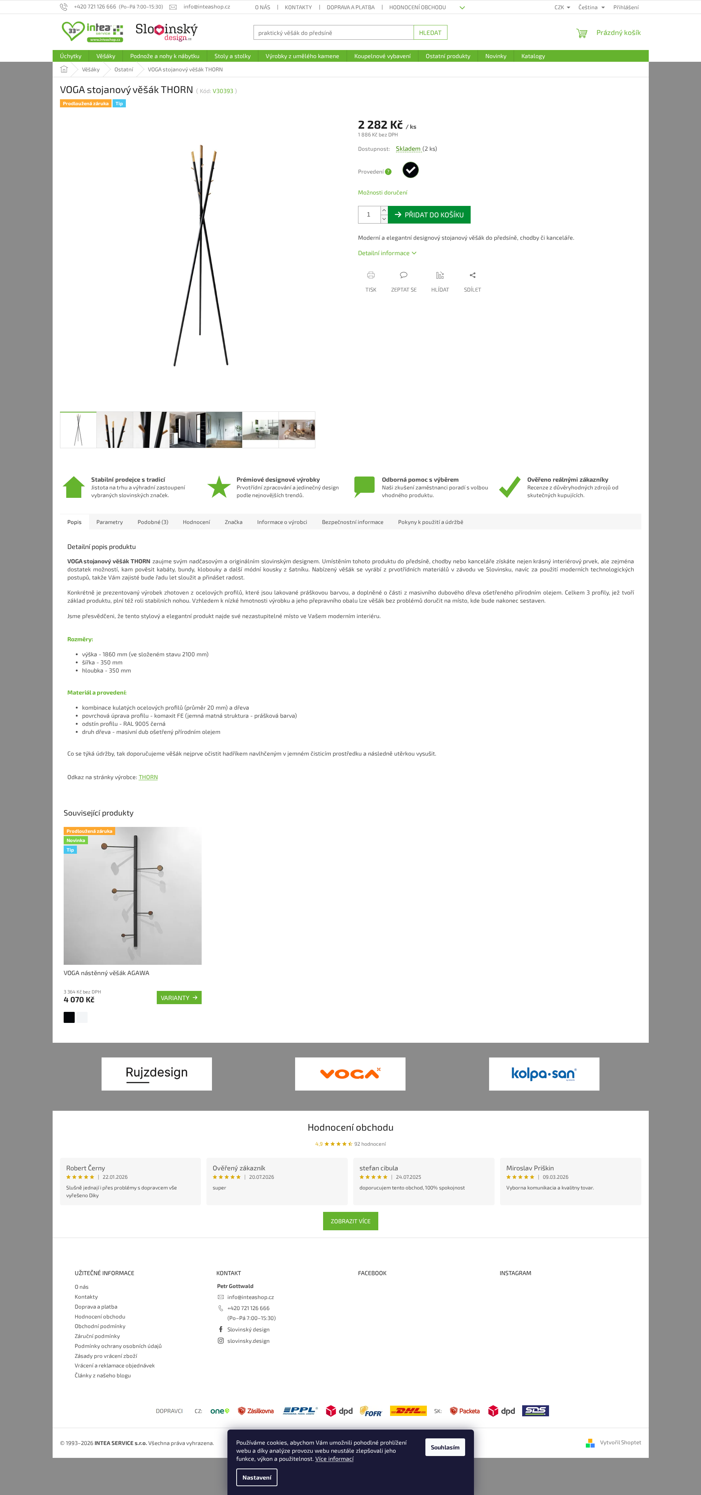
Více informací (334, 1458)
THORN (148, 776)
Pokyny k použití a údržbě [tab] (430, 521)
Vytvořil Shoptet (620, 1442)
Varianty (175, 997)
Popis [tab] (74, 521)
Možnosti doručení (382, 192)
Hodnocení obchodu (417, 7)
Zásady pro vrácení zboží (106, 1355)
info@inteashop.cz (250, 1297)
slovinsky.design (248, 1340)
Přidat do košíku (434, 214)
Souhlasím (445, 1447)
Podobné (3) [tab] (153, 521)
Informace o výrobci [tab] (282, 521)
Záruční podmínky (97, 1335)
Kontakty (298, 7)
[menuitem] (71, 56)
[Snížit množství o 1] (384, 219)
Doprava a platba (351, 7)
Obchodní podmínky (100, 1326)
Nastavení (256, 1477)
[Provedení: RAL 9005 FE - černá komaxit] (69, 1017)
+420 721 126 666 (248, 1308)
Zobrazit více (351, 1220)
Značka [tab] (233, 521)
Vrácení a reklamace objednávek (115, 1365)
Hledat (430, 32)
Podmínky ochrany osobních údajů (118, 1345)
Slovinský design (248, 1329)
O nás (262, 7)
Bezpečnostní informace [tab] (352, 521)
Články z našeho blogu (103, 1375)
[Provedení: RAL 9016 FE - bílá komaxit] (82, 1017)
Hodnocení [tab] (196, 521)
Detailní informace (384, 252)
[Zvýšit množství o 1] (384, 210)
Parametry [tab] (109, 521)
